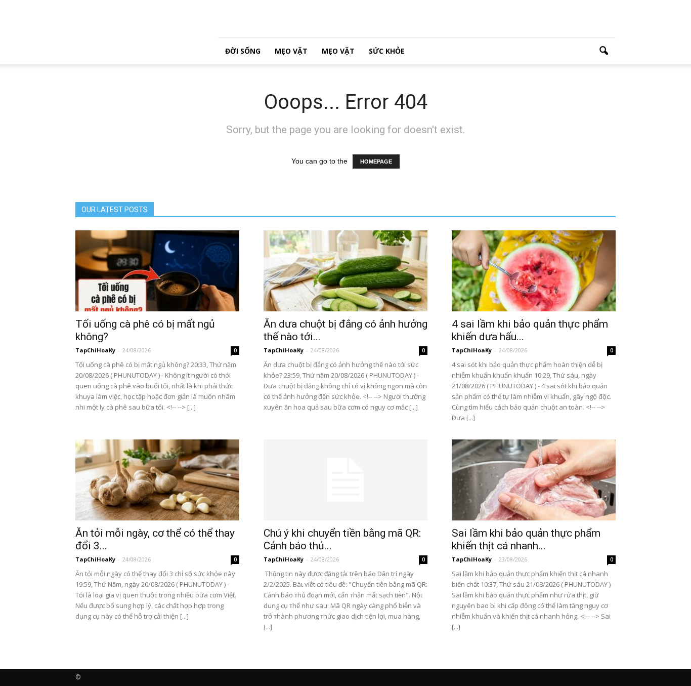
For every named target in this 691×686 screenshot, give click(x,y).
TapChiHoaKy (95, 350)
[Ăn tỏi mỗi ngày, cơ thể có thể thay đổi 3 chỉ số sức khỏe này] (157, 479)
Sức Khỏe (387, 51)
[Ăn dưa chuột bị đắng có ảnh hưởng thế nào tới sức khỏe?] (345, 270)
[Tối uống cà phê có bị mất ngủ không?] (157, 270)
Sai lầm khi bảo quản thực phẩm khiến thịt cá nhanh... (526, 539)
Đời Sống (243, 51)
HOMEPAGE (376, 161)
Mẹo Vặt (291, 51)
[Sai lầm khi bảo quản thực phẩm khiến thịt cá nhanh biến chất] (534, 479)
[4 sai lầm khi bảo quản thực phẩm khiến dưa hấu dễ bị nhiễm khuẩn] (534, 270)
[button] (603, 51)
